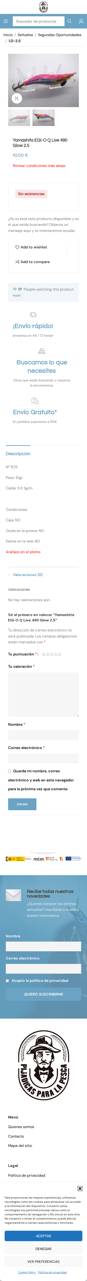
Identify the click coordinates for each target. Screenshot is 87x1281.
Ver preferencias (43, 1261)
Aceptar (43, 1236)
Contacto (16, 1136)
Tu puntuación (22, 654)
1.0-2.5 (15, 40)
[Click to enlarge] (17, 98)
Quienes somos (21, 1126)
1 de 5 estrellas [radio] (44, 654)
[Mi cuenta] (81, 21)
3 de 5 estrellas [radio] (52, 654)
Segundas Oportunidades (59, 34)
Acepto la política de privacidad (40, 980)
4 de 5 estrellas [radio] (56, 654)
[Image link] (43, 1065)
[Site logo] (43, 6)
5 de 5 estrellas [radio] (59, 654)
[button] (80, 1188)
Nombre (16, 724)
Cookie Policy (27, 1272)
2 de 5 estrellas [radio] (48, 654)
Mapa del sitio (20, 1145)
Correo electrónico (26, 747)
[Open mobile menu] (5, 21)
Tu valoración (21, 666)
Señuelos (25, 34)
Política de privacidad (52, 1272)
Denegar (43, 1249)
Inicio (8, 34)
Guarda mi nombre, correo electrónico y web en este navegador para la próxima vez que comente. (41, 780)
